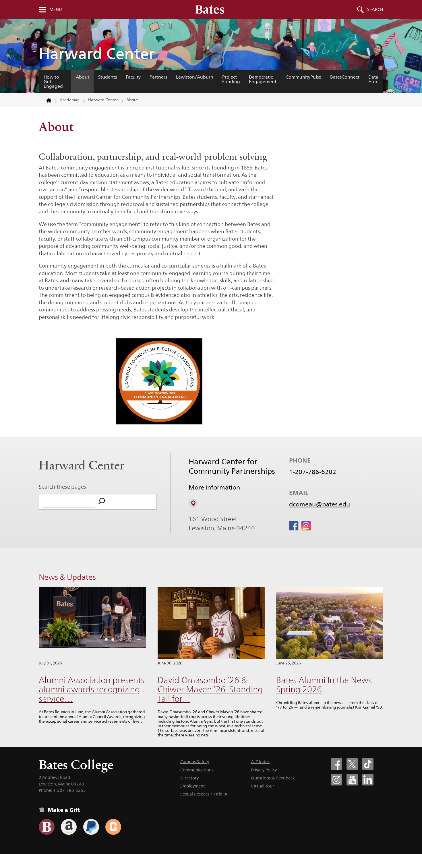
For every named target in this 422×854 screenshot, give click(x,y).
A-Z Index (260, 761)
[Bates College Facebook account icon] (336, 764)
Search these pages (62, 486)
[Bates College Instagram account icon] (336, 779)
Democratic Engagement (262, 79)
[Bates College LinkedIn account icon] (367, 779)
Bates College (76, 765)
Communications (196, 769)
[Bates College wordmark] (209, 9)
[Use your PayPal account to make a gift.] (91, 827)
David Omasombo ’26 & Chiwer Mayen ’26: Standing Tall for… (210, 689)
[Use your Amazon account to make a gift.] (69, 827)
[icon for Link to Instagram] (306, 525)
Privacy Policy (264, 769)
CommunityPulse (303, 77)
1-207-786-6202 (312, 471)
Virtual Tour (262, 785)
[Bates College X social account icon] (352, 764)
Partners (158, 77)
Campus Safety (194, 761)
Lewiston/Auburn (194, 77)
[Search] (101, 502)
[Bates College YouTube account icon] (352, 779)
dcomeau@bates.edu (319, 504)
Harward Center (97, 53)
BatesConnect (344, 77)
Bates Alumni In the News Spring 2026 (324, 685)
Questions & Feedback (273, 777)
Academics (70, 100)
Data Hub (373, 79)
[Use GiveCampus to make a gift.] (113, 827)
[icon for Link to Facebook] (293, 525)
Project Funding (231, 79)
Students (107, 77)
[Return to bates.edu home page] (45, 100)
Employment (192, 785)
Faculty (133, 77)
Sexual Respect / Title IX (203, 793)
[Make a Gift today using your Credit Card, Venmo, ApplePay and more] (47, 827)
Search (375, 9)
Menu (55, 9)
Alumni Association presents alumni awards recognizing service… (91, 689)
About (82, 77)
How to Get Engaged (53, 81)
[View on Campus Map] (193, 503)
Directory (189, 777)
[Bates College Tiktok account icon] (367, 764)
